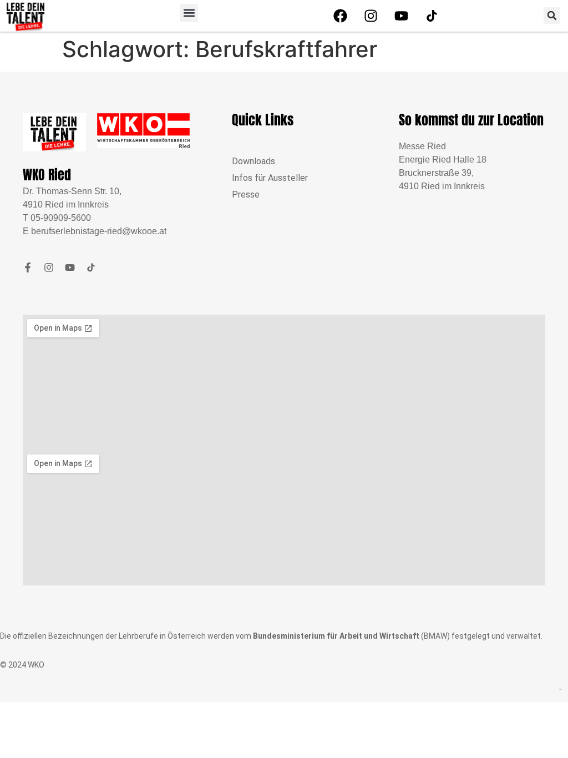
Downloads (253, 161)
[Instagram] (370, 15)
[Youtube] (401, 15)
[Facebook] (340, 15)
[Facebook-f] (28, 267)
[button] (189, 13)
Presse (246, 194)
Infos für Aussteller (270, 178)
